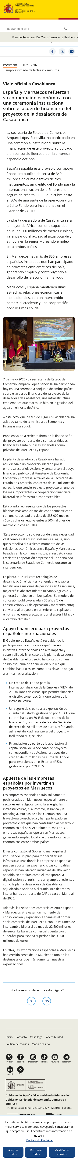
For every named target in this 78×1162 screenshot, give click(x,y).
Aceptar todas (13, 1152)
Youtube (55, 1061)
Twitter (9, 1061)
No (48, 1001)
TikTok (44, 1061)
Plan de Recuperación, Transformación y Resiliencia (45, 37)
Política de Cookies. (39, 1140)
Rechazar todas (36, 1152)
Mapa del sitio (41, 1044)
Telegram (66, 1061)
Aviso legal (36, 1037)
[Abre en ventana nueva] (52, 51)
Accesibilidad (54, 1037)
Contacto (21, 1037)
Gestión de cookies (62, 1152)
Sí (33, 1001)
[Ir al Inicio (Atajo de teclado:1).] (19, 8)
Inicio (9, 1037)
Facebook (20, 1061)
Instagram (33, 1061)
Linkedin (10, 1074)
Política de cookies (17, 1044)
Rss (20, 1074)
